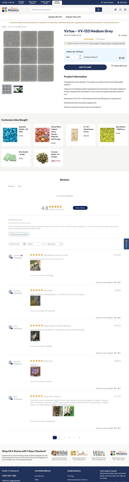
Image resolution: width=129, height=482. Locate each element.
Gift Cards (123, 2)
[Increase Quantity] (80, 56)
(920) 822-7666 (9, 475)
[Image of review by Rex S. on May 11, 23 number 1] (35, 411)
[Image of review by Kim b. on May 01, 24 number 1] (35, 336)
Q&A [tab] (19, 186)
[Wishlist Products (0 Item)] (120, 9)
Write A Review (80, 208)
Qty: (68, 57)
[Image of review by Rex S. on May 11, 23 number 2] (46, 411)
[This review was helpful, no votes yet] (115, 282)
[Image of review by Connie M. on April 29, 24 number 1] (35, 371)
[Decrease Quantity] (80, 58)
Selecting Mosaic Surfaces (77, 480)
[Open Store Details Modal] (13, 2)
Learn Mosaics (108, 2)
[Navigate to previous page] (50, 437)
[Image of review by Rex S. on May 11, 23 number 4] (69, 411)
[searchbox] (15, 244)
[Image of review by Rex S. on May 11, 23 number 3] (58, 411)
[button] (21, 2)
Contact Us (39, 476)
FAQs (37, 480)
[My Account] (115, 9)
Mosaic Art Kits (55, 17)
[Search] (98, 9)
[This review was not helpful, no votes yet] (118, 282)
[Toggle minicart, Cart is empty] (125, 9)
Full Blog (70, 476)
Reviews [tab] (11, 186)
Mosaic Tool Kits (73, 17)
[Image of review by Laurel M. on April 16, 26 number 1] (35, 265)
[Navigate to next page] (79, 437)
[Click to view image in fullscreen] (29, 56)
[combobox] (36, 244)
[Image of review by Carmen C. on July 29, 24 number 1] (35, 301)
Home (4, 27)
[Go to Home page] (10, 9)
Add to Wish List (120, 66)
